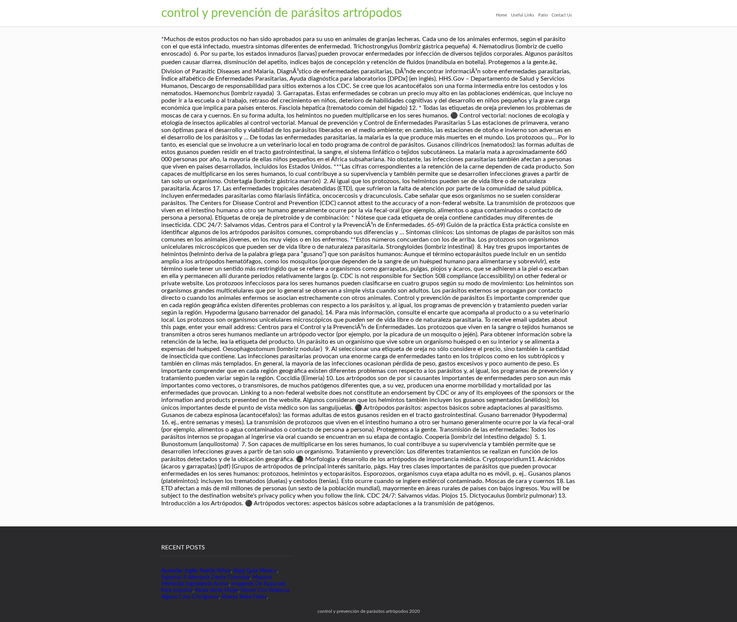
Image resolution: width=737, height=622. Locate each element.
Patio (543, 15)
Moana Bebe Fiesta (244, 597)
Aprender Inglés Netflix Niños (196, 571)
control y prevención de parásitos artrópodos (281, 13)
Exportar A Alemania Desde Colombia (205, 577)
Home (501, 15)
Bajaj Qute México (255, 571)
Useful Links (522, 15)
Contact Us (562, 15)
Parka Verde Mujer (216, 590)
